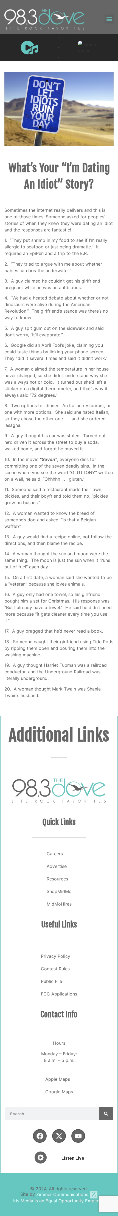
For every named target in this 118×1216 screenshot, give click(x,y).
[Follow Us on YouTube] (78, 1136)
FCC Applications (59, 994)
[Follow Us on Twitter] (59, 1136)
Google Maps (59, 1091)
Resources (57, 879)
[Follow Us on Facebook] (40, 1136)
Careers (55, 853)
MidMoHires (59, 904)
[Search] (106, 1113)
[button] (109, 19)
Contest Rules (55, 968)
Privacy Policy (55, 956)
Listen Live (72, 1158)
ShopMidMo (59, 891)
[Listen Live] (29, 47)
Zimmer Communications (62, 1194)
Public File (51, 981)
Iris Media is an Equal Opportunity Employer (59, 1200)
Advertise (57, 866)
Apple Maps (57, 1079)
